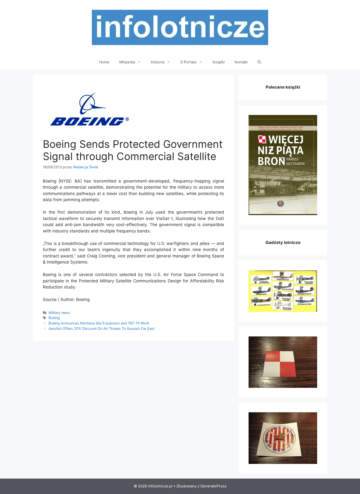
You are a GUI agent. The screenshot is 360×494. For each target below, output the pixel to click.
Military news (59, 312)
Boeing (54, 318)
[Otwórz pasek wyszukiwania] (259, 62)
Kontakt (241, 62)
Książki (219, 62)
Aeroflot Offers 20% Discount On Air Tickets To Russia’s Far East (101, 328)
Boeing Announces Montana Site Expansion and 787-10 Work (98, 323)
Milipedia (127, 62)
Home (104, 62)
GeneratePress (213, 486)
